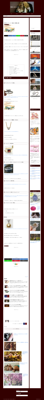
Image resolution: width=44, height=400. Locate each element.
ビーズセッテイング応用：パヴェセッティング (15, 72)
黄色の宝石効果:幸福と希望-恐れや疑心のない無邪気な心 (25, 353)
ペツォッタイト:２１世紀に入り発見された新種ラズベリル (38, 208)
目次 (15, 65)
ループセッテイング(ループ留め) (13, 73)
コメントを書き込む (16, 328)
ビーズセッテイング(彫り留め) (13, 71)
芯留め (10, 74)
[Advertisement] (16, 20)
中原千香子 (33, 171)
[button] (26, 35)
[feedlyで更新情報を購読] (15, 264)
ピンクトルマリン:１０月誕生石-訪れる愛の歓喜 (25, 375)
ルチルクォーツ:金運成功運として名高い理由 (22, 342)
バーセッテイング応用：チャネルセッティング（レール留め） (16, 70)
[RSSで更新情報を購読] (16, 264)
